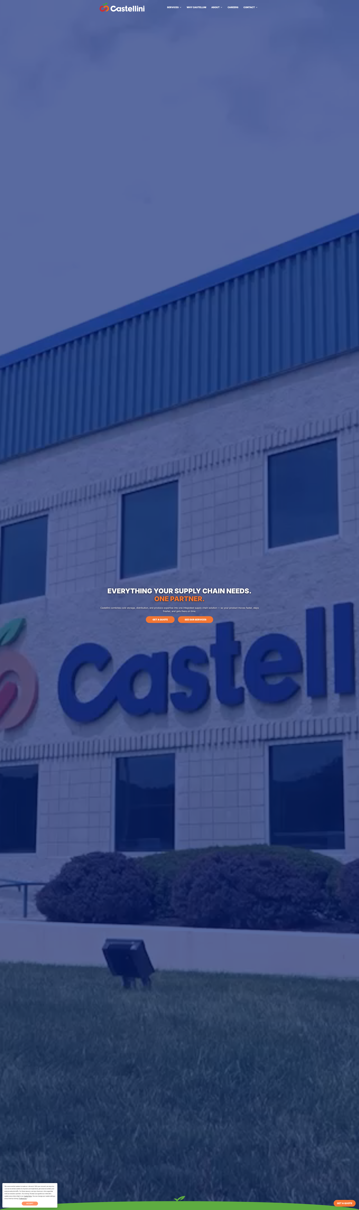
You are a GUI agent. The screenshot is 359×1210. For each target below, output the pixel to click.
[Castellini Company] (122, 7)
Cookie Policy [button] (28, 1196)
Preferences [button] (23, 1198)
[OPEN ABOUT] (221, 7)
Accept (29, 1204)
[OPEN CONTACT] (257, 7)
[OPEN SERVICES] (180, 7)
